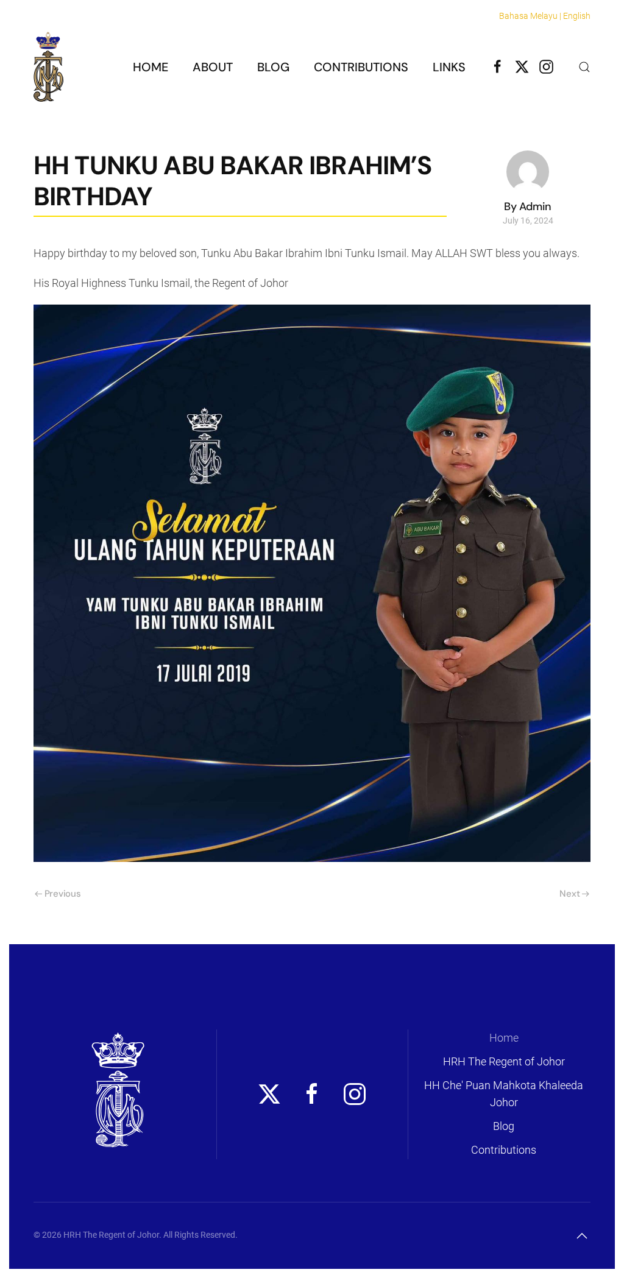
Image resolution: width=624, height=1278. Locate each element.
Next (569, 894)
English (576, 16)
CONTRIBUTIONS (361, 67)
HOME (150, 67)
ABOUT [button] (213, 67)
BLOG (273, 67)
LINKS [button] (449, 67)
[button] (584, 67)
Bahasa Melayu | (530, 16)
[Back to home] (48, 67)
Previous (62, 894)
